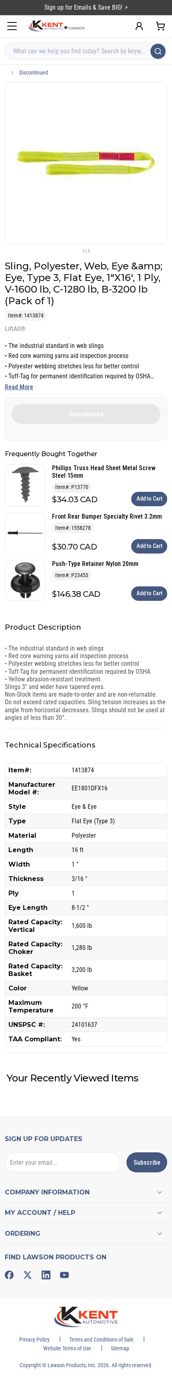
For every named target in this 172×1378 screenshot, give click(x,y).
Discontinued (33, 72)
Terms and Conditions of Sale (101, 1339)
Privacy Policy (34, 1339)
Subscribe (147, 1162)
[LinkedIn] (46, 1275)
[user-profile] (139, 26)
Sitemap (120, 1348)
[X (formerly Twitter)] (27, 1275)
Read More (19, 387)
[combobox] (86, 51)
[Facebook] (9, 1275)
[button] (73, 251)
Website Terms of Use (67, 1348)
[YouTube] (64, 1275)
